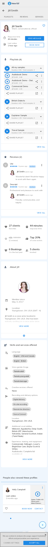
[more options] (41, 75)
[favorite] (43, 25)
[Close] (45, 535)
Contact (39, 509)
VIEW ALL (41, 213)
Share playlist (16, 93)
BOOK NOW (35, 45)
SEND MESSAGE (34, 38)
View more (24, 326)
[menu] (3, 3)
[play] (7, 75)
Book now (27, 509)
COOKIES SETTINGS (11, 543)
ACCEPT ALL (34, 543)
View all (41, 147)
